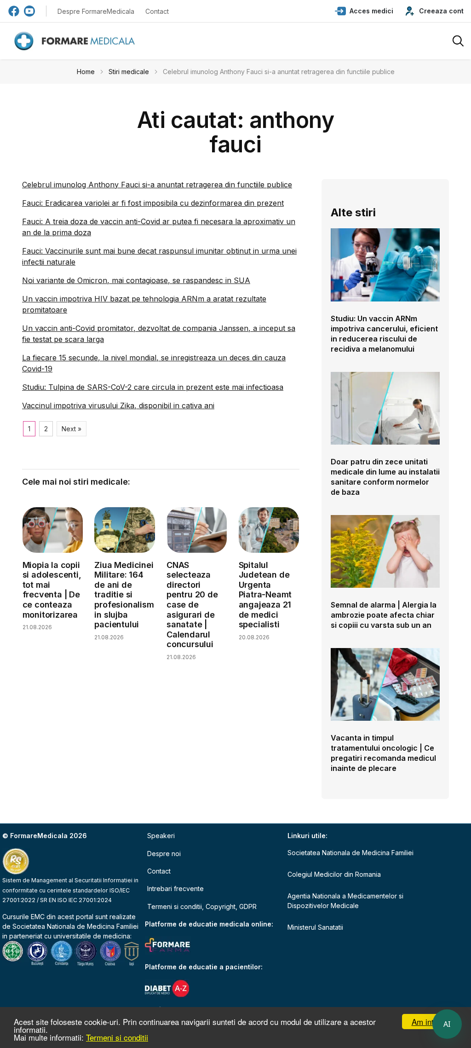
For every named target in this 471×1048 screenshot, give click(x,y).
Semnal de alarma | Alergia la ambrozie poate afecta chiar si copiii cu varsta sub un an (384, 615)
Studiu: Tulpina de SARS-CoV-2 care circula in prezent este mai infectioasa (152, 387)
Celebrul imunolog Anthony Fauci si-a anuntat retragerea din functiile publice (157, 184)
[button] (364, 11)
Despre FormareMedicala (95, 11)
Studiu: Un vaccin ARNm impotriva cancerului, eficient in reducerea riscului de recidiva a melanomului (384, 333)
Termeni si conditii (117, 1037)
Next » (71, 429)
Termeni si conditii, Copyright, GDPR (202, 906)
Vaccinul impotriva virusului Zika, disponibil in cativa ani (118, 405)
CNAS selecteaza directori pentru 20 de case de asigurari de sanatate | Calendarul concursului (192, 604)
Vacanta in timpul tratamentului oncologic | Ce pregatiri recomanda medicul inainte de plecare (383, 753)
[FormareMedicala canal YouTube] (29, 11)
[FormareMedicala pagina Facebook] (13, 11)
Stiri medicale (129, 71)
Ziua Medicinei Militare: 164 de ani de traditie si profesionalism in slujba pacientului (124, 595)
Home (86, 71)
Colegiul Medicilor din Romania (334, 874)
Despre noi (164, 853)
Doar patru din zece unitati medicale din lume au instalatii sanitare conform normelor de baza (385, 477)
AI (447, 1024)
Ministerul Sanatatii (315, 927)
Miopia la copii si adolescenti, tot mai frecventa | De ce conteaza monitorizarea (52, 590)
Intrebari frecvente (175, 888)
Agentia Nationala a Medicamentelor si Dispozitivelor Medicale (345, 900)
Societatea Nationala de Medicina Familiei (75, 926)
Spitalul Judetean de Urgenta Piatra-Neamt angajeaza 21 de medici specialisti (265, 595)
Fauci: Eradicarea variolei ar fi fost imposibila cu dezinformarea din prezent (153, 203)
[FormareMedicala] (76, 41)
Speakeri (161, 836)
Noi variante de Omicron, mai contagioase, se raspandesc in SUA (136, 280)
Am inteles (430, 1021)
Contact (157, 11)
